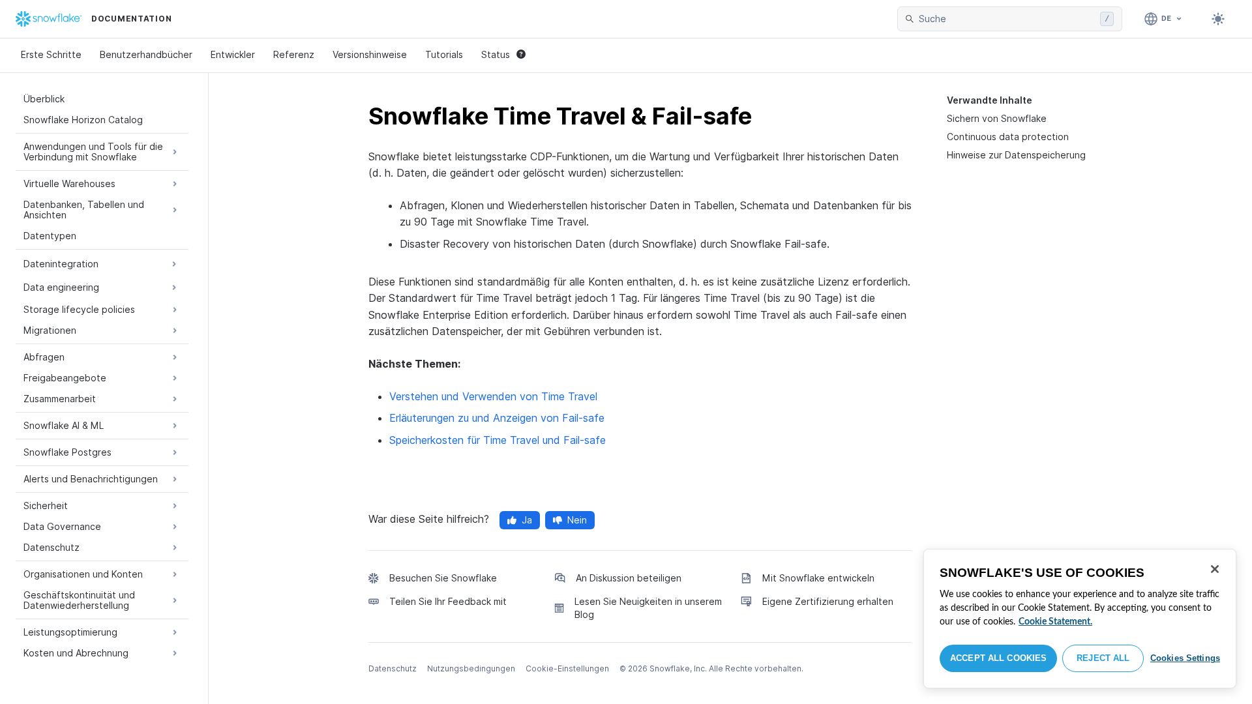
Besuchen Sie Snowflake (443, 577)
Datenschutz (392, 668)
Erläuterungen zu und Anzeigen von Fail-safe (496, 417)
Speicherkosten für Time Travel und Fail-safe (497, 440)
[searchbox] (1007, 19)
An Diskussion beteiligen (628, 577)
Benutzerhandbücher (146, 54)
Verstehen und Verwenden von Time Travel (493, 396)
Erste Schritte (51, 54)
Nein (577, 519)
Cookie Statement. (1055, 621)
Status (495, 54)
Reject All (1103, 658)
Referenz (293, 54)
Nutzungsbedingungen (471, 668)
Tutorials (444, 54)
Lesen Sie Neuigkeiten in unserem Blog (648, 608)
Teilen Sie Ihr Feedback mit (448, 601)
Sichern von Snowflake (997, 118)
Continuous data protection (1008, 136)
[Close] (1214, 569)
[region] (1079, 618)
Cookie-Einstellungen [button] (567, 668)
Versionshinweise (370, 54)
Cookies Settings (1185, 658)
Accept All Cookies (998, 658)
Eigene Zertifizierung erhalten (827, 601)
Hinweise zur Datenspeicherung (1016, 154)
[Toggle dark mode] (1218, 19)
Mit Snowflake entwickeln (818, 577)
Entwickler (233, 54)
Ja (527, 519)
